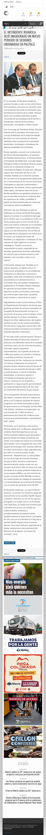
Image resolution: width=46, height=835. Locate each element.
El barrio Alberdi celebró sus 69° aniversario (23, 790)
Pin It (6, 57)
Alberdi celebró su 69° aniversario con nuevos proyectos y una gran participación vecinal (23, 773)
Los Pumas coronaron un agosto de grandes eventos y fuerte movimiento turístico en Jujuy (23, 782)
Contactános (8, 832)
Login (33, 558)
